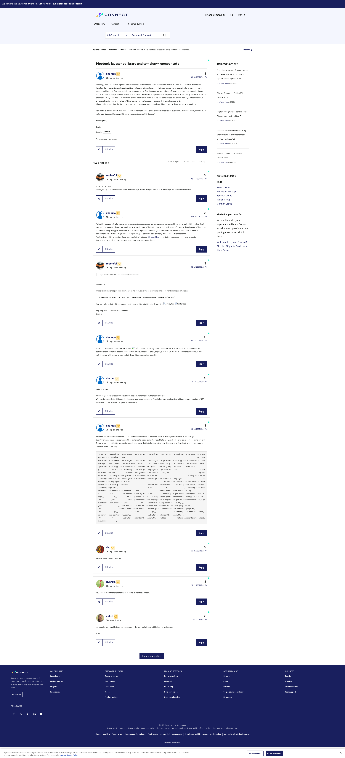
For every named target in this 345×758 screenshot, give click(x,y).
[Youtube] (41, 714)
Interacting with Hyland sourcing (237, 734)
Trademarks (153, 734)
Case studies (55, 676)
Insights (53, 686)
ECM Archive (112, 139)
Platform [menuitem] (115, 23)
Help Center (223, 250)
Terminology (110, 681)
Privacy (98, 734)
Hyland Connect (99, 49)
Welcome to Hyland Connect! (232, 242)
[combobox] (149, 35)
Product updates (111, 697)
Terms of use (117, 734)
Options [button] (246, 49)
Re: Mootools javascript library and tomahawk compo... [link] (168, 49)
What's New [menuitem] (99, 23)
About (225, 681)
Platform (113, 49)
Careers (226, 676)
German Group (224, 203)
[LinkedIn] (34, 714)
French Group (224, 187)
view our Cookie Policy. (69, 755)
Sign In (241, 14)
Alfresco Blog (223, 102)
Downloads (109, 686)
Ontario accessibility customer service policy (203, 734)
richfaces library (154, 237)
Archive (107, 132)
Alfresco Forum (224, 83)
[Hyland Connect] (112, 14)
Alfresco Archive (136, 49)
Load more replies (151, 656)
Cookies (106, 734)
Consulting (168, 686)
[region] (172, 753)
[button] (99, 149)
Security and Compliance (135, 734)
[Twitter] (21, 714)
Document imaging (172, 697)
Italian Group (223, 199)
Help (231, 15)
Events (288, 676)
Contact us (16, 694)
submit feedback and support (67, 3)
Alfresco (123, 49)
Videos (107, 692)
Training (288, 681)
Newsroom (227, 697)
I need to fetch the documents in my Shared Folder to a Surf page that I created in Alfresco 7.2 (231, 134)
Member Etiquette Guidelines (232, 246)
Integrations (55, 692)
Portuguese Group (226, 191)
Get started (44, 3)
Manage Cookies (255, 753)
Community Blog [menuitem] (136, 23)
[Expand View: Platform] (121, 24)
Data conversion (171, 692)
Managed (168, 681)
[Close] (341, 753)
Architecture (103, 139)
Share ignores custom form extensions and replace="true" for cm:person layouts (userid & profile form (232, 74)
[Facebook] (14, 714)
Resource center (111, 676)
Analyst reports (56, 681)
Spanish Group (224, 195)
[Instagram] (27, 714)
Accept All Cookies (274, 753)
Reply (201, 149)
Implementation (171, 676)
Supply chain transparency (171, 734)
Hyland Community (215, 15)
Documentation (291, 686)
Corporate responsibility (233, 692)
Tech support (290, 692)
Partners (226, 686)
